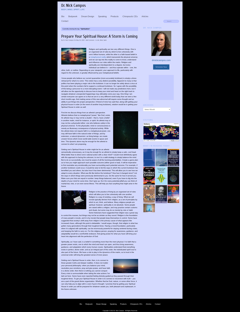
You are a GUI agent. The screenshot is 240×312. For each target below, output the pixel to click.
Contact (64, 21)
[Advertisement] (161, 87)
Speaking (102, 16)
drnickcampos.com (161, 60)
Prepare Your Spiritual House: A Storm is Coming (99, 36)
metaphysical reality (98, 57)
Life (98, 40)
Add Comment (90, 40)
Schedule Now (161, 67)
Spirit (105, 40)
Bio (62, 16)
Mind (101, 40)
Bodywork (72, 16)
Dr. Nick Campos (68, 40)
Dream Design (87, 16)
